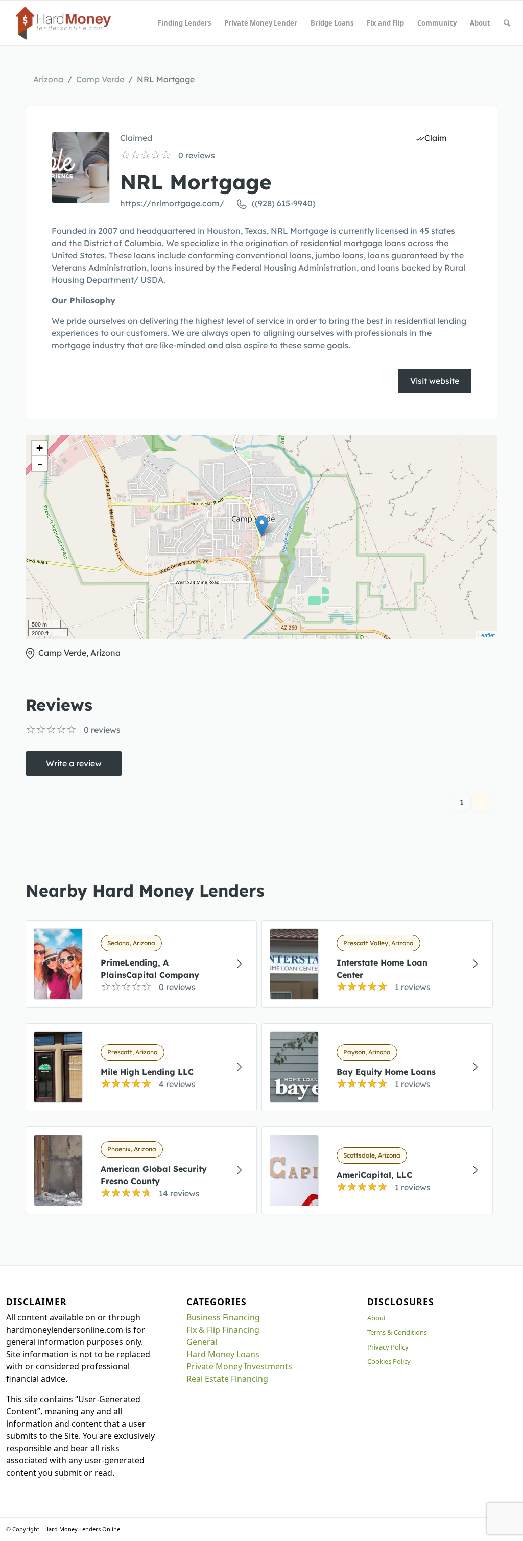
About (376, 1317)
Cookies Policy (389, 1361)
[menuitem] (184, 23)
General (201, 1341)
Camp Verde (100, 79)
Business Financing (223, 1317)
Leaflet (486, 635)
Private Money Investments (239, 1366)
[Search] (507, 23)
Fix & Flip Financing (222, 1329)
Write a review (74, 763)
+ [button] (39, 448)
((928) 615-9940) (284, 203)
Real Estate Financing (227, 1378)
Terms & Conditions (397, 1332)
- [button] (39, 463)
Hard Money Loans (222, 1354)
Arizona (48, 79)
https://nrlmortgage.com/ (172, 203)
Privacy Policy (388, 1347)
